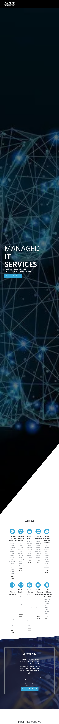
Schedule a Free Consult (13, 276)
